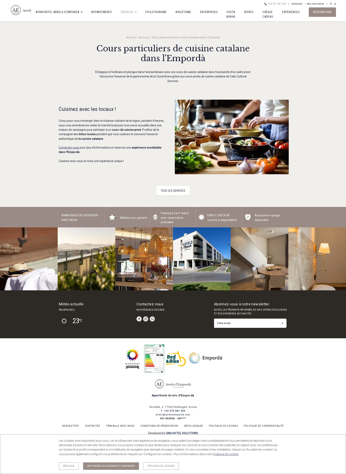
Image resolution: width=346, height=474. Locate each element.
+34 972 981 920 (277, 3)
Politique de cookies (223, 425)
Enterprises (209, 12)
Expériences (291, 12)
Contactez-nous (69, 147)
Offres (249, 12)
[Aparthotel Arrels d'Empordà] (31, 16)
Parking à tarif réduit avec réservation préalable (175, 218)
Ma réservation (315, 3)
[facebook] (139, 318)
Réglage (68, 465)
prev (6, 259)
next (340, 259)
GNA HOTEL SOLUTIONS (182, 433)
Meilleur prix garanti (133, 217)
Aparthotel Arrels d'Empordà (57, 12)
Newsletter (70, 425)
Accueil (131, 37)
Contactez (297, 3)
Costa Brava (230, 14)
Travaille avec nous (120, 425)
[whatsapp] (152, 318)
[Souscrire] (283, 323)
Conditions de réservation (159, 425)
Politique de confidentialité (264, 425)
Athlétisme (183, 12)
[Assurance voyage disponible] (248, 219)
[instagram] (145, 318)
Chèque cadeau (268, 14)
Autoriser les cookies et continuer (111, 465)
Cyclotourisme (156, 12)
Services (127, 12)
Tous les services (173, 190)
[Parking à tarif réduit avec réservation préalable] (155, 219)
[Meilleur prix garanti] (112, 219)
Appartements (101, 12)
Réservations (322, 12)
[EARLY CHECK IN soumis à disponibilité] (201, 219)
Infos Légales (193, 425)
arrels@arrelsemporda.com (173, 414)
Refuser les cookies (161, 465)
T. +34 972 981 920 (173, 410)
